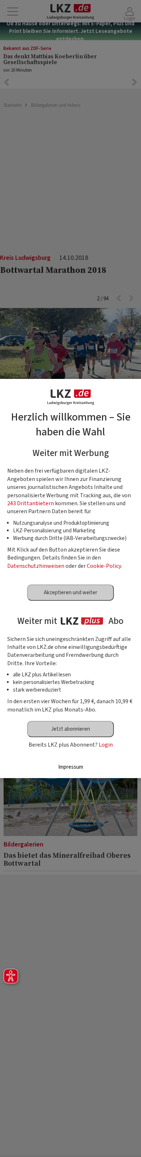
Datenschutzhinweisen (35, 566)
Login (106, 745)
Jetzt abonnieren (70, 729)
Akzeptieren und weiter (70, 592)
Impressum (70, 767)
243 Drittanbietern (30, 503)
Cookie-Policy (104, 566)
